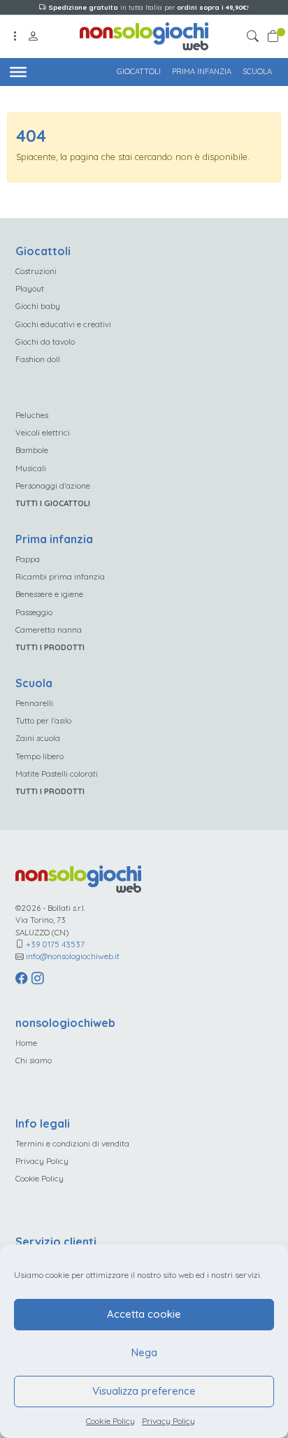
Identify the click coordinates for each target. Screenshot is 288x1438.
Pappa (27, 559)
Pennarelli (34, 703)
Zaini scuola (37, 738)
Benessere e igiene (49, 594)
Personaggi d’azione (52, 485)
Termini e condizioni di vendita (72, 1143)
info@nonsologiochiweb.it (73, 956)
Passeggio (33, 612)
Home (26, 1042)
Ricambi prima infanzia (60, 576)
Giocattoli (139, 71)
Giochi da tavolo (45, 341)
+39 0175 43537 (55, 944)
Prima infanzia (201, 71)
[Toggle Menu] (18, 71)
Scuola (257, 71)
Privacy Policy (168, 1421)
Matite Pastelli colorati (56, 773)
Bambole (31, 450)
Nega (144, 1352)
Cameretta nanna (48, 629)
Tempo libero (39, 756)
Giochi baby (37, 306)
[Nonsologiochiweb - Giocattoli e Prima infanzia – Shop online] (144, 35)
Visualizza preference (144, 1390)
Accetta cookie (144, 1314)
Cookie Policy (110, 1421)
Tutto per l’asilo (43, 720)
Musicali (30, 468)
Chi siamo (33, 1060)
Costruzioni (36, 271)
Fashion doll (37, 359)
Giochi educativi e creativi (63, 324)
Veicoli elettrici (42, 432)
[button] (255, 36)
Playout (29, 288)
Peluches (31, 415)
